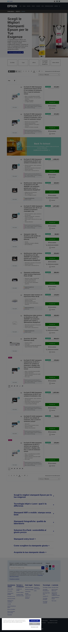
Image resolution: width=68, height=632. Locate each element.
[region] (21, 624)
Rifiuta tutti (35, 623)
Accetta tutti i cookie (34, 620)
